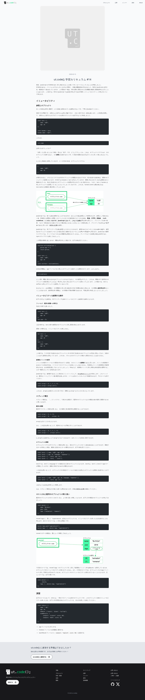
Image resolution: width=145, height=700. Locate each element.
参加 (133, 2)
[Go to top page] (8, 2)
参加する (10, 682)
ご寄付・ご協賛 (115, 675)
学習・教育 (59, 675)
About (141, 2)
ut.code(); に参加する (39, 657)
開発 (57, 680)
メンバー (124, 2)
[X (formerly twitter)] (118, 684)
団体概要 (85, 680)
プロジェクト (106, 2)
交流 (57, 678)
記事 (116, 2)
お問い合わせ (114, 673)
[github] (113, 684)
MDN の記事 (53, 225)
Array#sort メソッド (84, 374)
